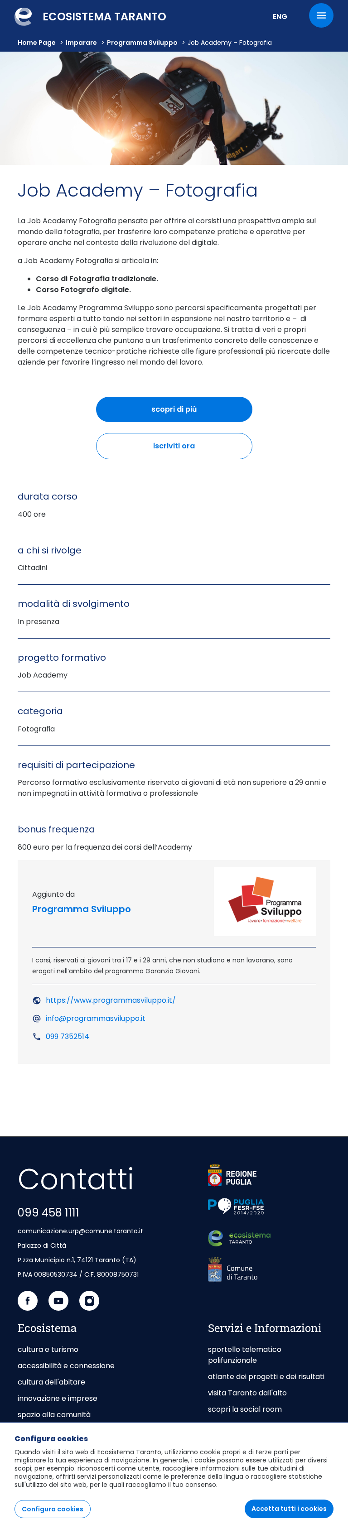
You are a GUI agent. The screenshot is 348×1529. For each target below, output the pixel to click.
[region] (174, 1475)
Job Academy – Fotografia (230, 42)
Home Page (37, 42)
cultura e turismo (48, 1349)
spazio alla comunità (54, 1414)
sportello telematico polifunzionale (244, 1355)
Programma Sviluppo (142, 42)
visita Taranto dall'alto (247, 1393)
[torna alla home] (239, 1238)
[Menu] (321, 15)
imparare (81, 42)
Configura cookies (52, 1509)
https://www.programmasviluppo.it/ (111, 1000)
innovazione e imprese (57, 1398)
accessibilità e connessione (66, 1366)
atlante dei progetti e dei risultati (266, 1376)
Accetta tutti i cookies (289, 1508)
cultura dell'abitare (51, 1382)
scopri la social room (245, 1409)
